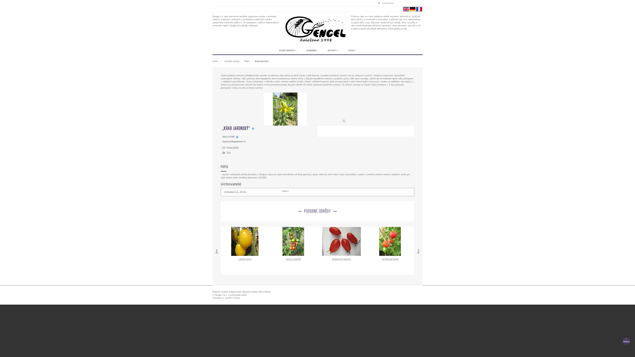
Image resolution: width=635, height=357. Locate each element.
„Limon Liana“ (245, 259)
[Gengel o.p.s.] (316, 29)
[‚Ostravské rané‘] (390, 241)
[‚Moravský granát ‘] (341, 241)
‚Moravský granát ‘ (342, 259)
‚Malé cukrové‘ (293, 259)
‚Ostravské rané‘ (390, 259)
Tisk (229, 152)
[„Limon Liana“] (245, 241)
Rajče (247, 61)
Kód (224, 137)
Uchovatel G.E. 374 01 (235, 192)
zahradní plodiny (232, 61)
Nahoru (626, 341)
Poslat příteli (233, 147)
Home (215, 61)
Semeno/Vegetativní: (232, 141)
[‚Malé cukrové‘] (293, 241)
